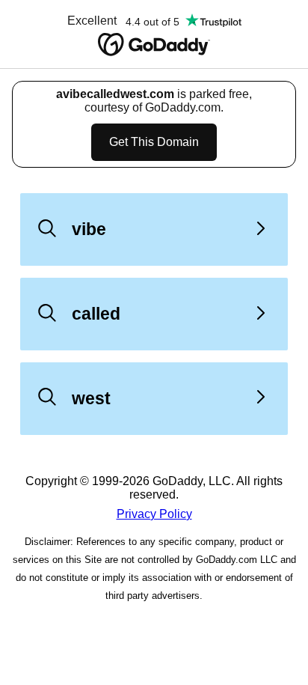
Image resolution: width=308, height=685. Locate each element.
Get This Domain (154, 142)
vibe (89, 229)
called (96, 313)
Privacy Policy (154, 514)
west (91, 398)
